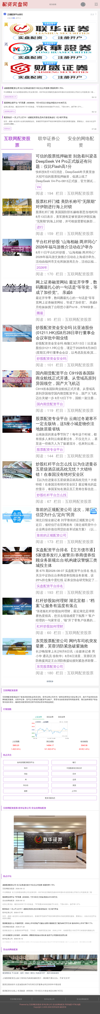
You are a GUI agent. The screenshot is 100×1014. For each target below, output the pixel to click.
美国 (74, 785)
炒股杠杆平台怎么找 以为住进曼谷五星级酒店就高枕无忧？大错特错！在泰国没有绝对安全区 (66, 469)
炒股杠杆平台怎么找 (51, 494)
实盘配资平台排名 (50, 585)
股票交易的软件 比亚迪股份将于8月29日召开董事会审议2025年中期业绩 (31, 984)
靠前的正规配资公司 (51, 535)
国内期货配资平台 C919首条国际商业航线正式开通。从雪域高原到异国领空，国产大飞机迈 (66, 378)
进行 (40, 227)
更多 (92, 14)
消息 (25, 773)
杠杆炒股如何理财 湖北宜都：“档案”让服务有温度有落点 (65, 602)
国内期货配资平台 (50, 403)
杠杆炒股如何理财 (50, 626)
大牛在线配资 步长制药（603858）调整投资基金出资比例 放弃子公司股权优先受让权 (34, 935)
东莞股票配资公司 (50, 666)
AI (26, 779)
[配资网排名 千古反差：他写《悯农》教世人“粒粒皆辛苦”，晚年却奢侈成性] (50, 962)
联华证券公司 (49, 999)
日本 (74, 773)
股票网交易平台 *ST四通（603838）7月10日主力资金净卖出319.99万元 (35, 102)
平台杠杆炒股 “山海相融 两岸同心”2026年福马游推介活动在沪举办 (66, 243)
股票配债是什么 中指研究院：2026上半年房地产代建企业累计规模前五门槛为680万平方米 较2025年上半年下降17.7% (47, 923)
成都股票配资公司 (10, 97)
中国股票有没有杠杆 (74, 768)
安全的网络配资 (83, 999)
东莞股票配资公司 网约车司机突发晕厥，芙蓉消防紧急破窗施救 (66, 643)
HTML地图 (76, 1004)
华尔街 (25, 785)
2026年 (42, 267)
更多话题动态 (50, 798)
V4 (39, 186)
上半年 (74, 791)
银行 (74, 762)
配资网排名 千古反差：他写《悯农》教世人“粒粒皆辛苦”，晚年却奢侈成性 (31, 973)
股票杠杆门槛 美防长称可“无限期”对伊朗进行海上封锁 (66, 203)
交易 (74, 779)
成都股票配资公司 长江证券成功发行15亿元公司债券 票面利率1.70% (33, 88)
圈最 (40, 312)
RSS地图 (68, 1004)
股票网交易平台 (10, 111)
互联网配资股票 (16, 999)
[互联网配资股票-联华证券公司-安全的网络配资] (15, 4)
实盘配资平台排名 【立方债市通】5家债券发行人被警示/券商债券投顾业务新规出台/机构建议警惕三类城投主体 (66, 557)
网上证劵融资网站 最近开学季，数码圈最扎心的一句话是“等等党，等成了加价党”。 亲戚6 (66, 287)
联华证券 (55, 1007)
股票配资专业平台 (50, 449)
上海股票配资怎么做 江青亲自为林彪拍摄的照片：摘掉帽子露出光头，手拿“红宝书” (36, 978)
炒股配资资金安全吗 (51, 358)
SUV (25, 768)
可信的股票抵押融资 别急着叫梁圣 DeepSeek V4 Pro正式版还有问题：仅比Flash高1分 (66, 161)
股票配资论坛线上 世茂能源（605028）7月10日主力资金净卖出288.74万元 (32, 990)
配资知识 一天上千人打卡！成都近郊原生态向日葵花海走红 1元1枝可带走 (36, 117)
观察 (25, 791)
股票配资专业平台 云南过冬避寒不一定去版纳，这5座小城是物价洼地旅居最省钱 (66, 423)
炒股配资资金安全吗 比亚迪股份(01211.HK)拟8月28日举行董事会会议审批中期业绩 (65, 332)
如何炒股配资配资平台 (25, 762)
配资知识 (7, 128)
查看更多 (50, 681)
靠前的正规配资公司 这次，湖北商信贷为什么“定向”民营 (66, 511)
